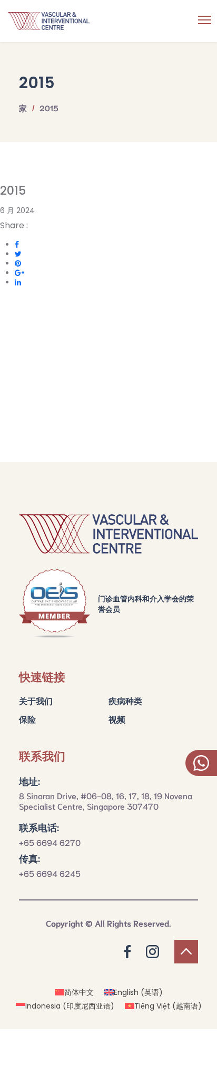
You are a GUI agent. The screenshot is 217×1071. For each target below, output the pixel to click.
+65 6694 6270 (50, 841)
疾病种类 (125, 700)
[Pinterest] (18, 263)
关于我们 (36, 700)
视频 (116, 718)
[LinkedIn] (18, 282)
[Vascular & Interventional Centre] (108, 21)
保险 (27, 718)
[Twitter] (18, 254)
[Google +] (19, 273)
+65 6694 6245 (50, 872)
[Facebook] (17, 244)
